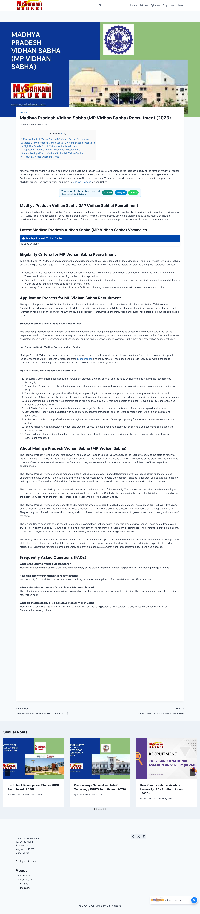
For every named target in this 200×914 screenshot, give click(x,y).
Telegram (121, 192)
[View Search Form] (100, 5)
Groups (134, 192)
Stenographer (84, 358)
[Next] (192, 772)
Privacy (24, 883)
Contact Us (26, 879)
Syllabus (155, 5)
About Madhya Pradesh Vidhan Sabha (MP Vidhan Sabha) (52, 153)
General (24, 113)
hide (63, 133)
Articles (144, 5)
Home (133, 5)
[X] (138, 836)
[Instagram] (143, 836)
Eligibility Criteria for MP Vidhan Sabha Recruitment (49, 146)
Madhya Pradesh (82, 182)
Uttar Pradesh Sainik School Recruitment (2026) (42, 711)
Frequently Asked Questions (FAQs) (40, 156)
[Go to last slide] (7, 772)
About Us (25, 875)
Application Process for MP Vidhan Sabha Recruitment (50, 149)
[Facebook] (133, 836)
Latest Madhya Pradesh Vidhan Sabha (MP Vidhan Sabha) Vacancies (58, 142)
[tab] (94, 809)
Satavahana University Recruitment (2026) (161, 711)
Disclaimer (25, 888)
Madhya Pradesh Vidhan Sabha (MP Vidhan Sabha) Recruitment (55, 139)
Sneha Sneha (28, 124)
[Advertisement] (100, 656)
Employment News (173, 5)
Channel (108, 192)
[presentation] (33, 758)
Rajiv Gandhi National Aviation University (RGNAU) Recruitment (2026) (162, 789)
